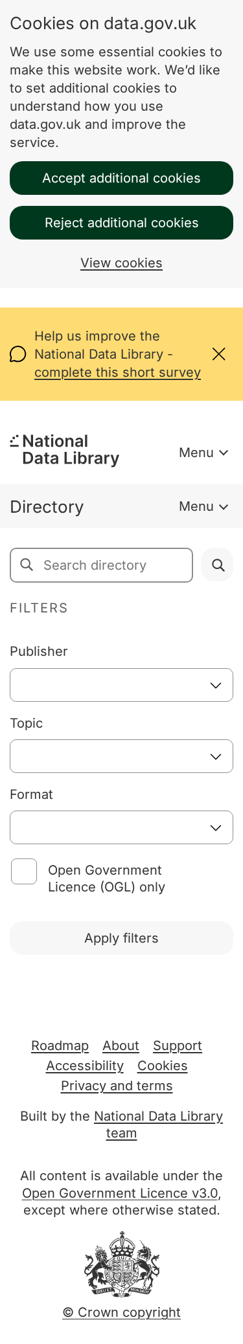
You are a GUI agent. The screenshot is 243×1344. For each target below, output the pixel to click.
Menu (196, 452)
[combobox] (121, 685)
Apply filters (121, 938)
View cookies (121, 263)
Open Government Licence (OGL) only (106, 878)
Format (31, 794)
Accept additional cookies (121, 178)
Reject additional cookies (122, 222)
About (120, 1045)
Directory (47, 507)
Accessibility (85, 1065)
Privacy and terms (117, 1085)
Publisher (39, 651)
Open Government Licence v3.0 (120, 1193)
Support (177, 1045)
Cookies (162, 1065)
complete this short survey (117, 372)
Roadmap (60, 1045)
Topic (26, 723)
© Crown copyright (121, 1312)
